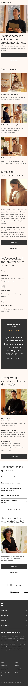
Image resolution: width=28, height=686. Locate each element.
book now (14, 55)
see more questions (14, 509)
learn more (14, 456)
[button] (25, 2)
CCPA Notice (18, 669)
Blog (2, 662)
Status (16, 672)
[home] (6, 2)
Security (17, 665)
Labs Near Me (5, 669)
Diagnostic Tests (5, 672)
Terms (16, 662)
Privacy (3, 676)
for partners (14, 60)
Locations (4, 665)
